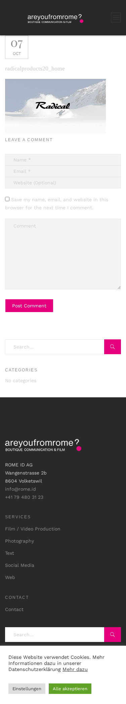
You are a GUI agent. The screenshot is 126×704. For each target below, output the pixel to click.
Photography (19, 541)
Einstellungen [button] (26, 688)
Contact (14, 609)
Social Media (19, 565)
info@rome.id (20, 489)
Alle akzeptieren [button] (70, 688)
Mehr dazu (75, 669)
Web (10, 577)
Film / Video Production (32, 528)
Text (9, 553)
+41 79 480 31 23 (24, 497)
